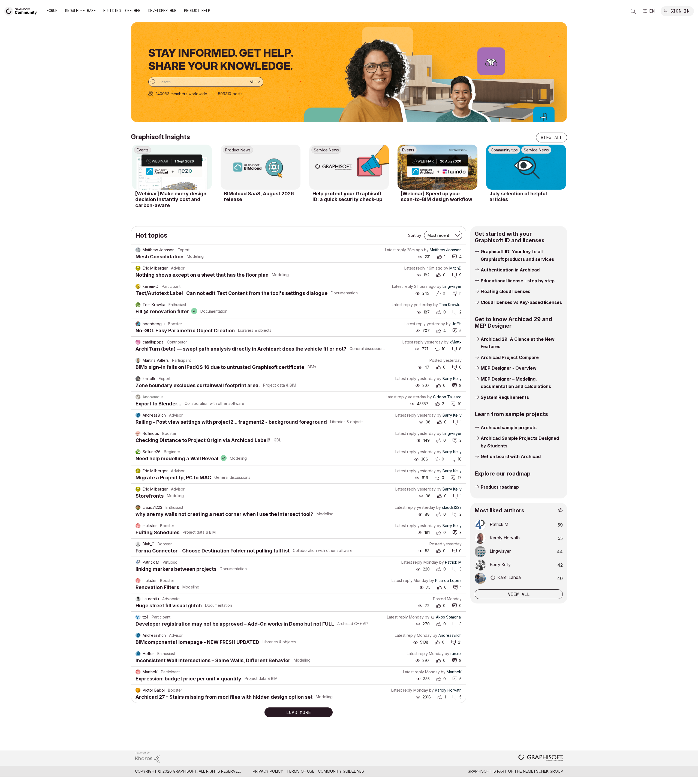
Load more (298, 712)
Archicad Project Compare (510, 357)
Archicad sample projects (509, 427)
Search (633, 11)
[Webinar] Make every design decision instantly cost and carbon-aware (170, 199)
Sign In (680, 10)
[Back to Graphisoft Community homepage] (22, 10)
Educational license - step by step (518, 280)
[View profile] (138, 250)
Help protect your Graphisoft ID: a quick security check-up (347, 196)
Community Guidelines (341, 771)
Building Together (121, 10)
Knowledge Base (80, 10)
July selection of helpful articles (518, 196)
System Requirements (505, 397)
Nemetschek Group (543, 771)
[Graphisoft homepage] (540, 758)
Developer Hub (162, 10)
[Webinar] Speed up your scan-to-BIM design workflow (436, 196)
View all (551, 137)
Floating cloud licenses (505, 291)
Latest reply (395, 249)
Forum (52, 10)
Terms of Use (300, 771)
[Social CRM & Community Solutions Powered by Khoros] (147, 757)
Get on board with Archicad (511, 456)
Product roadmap (500, 487)
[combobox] (205, 82)
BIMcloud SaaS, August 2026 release (259, 196)
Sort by (414, 235)
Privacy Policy (268, 771)
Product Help (197, 10)
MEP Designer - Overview (509, 368)
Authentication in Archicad (510, 270)
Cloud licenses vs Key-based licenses (521, 302)
